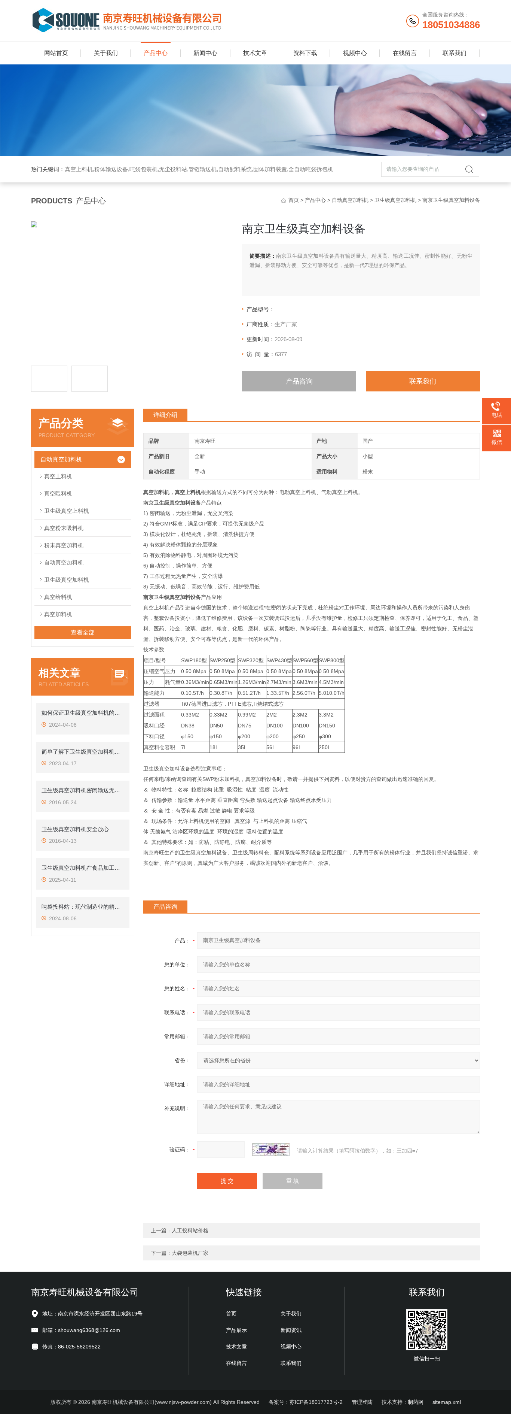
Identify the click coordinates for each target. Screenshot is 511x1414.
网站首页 (56, 53)
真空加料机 (58, 614)
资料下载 (305, 53)
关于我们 (106, 53)
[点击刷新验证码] (271, 1149)
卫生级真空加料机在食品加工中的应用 (83, 868)
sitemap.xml (446, 1402)
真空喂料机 (58, 493)
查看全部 (83, 632)
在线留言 (405, 53)
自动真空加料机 (350, 200)
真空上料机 (58, 476)
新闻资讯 (291, 1330)
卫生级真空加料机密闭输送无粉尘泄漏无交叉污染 (83, 790)
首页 (293, 200)
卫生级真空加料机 (395, 200)
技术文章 (255, 53)
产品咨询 (299, 381)
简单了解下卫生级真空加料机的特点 (83, 751)
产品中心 (156, 53)
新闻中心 (205, 53)
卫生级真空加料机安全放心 (75, 829)
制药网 (415, 1402)
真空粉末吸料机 (63, 528)
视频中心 (355, 53)
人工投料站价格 (190, 1230)
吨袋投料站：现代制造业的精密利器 (83, 906)
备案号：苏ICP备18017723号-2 (306, 1402)
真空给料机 (58, 597)
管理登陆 (362, 1402)
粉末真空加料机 (63, 545)
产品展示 (236, 1330)
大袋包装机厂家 (190, 1253)
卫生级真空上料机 (66, 511)
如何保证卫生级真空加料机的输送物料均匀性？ (83, 712)
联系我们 (454, 53)
